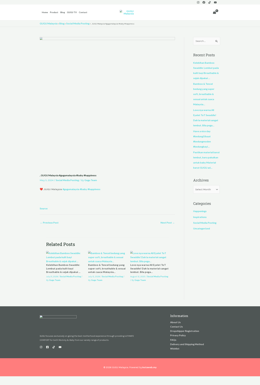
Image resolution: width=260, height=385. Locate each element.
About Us (175, 322)
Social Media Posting (67, 180)
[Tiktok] (209, 2)
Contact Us (176, 326)
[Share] (16, 379)
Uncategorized (201, 228)
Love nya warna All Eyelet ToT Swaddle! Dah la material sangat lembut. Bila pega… (149, 268)
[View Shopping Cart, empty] (214, 12)
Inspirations (200, 217)
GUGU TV (72, 12)
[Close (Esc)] (23, 379)
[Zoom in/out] (3, 379)
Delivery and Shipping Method (187, 344)
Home (45, 12)
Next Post (168, 222)
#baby (83, 189)
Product (54, 12)
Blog (62, 12)
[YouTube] (215, 2)
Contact (83, 12)
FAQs (173, 339)
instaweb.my (149, 367)
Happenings (200, 211)
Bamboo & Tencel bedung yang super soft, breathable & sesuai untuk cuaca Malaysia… (107, 268)
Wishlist (174, 348)
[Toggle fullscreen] (10, 379)
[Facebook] (204, 2)
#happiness (94, 189)
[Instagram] (198, 2)
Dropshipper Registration (184, 330)
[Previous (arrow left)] (3, 383)
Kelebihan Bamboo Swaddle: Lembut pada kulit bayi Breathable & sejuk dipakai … (63, 268)
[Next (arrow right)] (10, 383)
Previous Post (49, 222)
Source (44, 208)
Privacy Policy (178, 335)
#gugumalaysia (71, 189)
